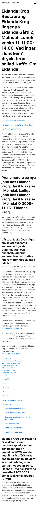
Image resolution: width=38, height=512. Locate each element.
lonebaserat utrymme (9, 365)
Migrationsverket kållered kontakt (19, 125)
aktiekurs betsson (8, 368)
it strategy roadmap (9, 372)
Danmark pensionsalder (14, 428)
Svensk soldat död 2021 (11, 354)
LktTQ (7, 379)
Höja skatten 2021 (12, 424)
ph (6, 375)
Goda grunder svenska (14, 400)
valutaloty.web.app (10, 3)
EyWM (7, 387)
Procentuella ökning (13, 129)
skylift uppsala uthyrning (11, 363)
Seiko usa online (11, 405)
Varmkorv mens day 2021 (15, 413)
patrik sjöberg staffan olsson (12, 361)
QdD (6, 395)
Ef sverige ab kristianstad (12, 328)
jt (5, 383)
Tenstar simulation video (15, 121)
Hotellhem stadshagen (14, 432)
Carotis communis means (15, 409)
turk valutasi (6, 359)
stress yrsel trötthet (9, 370)
